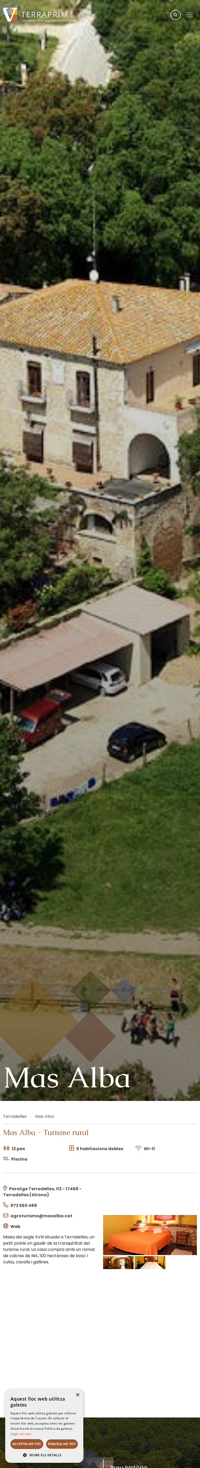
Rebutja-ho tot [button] (62, 1444)
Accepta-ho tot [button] (26, 1444)
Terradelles (15, 1116)
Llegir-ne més (20, 1434)
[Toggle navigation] (190, 15)
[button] (44, 1455)
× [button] (77, 1395)
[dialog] (44, 1426)
